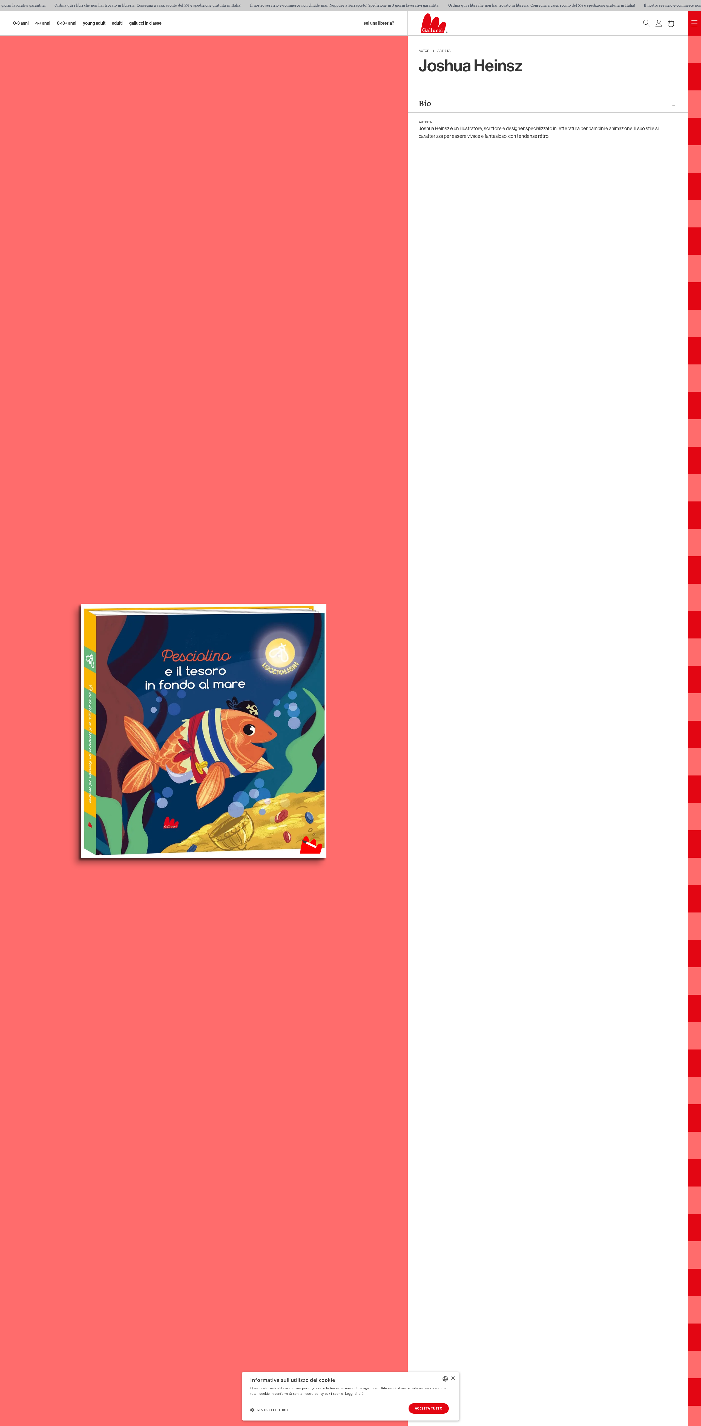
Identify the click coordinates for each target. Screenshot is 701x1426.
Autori (424, 51)
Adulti (117, 23)
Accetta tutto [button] (429, 1408)
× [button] (453, 1378)
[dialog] (350, 1396)
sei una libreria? (379, 23)
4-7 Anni (42, 23)
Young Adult (94, 23)
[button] (269, 1410)
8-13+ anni (66, 23)
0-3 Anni (21, 23)
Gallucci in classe (145, 23)
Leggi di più (354, 1393)
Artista (443, 51)
